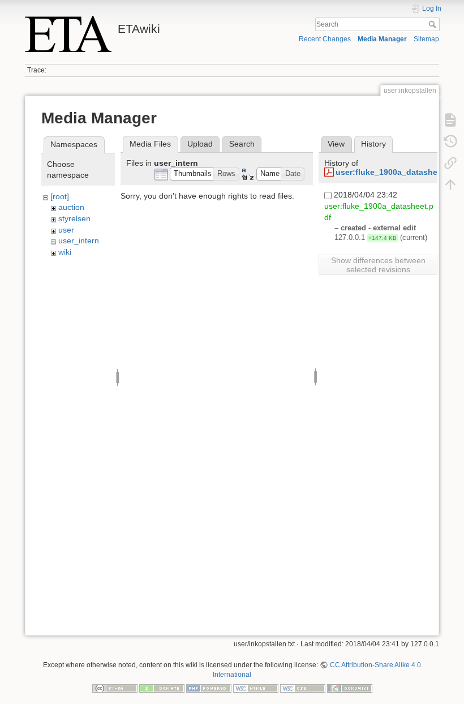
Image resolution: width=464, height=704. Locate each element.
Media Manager (382, 39)
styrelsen (74, 218)
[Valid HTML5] (255, 688)
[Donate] (161, 688)
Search (433, 24)
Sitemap (426, 39)
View (336, 143)
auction (71, 207)
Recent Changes (325, 39)
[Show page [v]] (450, 120)
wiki (64, 251)
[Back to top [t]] (450, 184)
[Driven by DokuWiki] (349, 688)
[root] (59, 196)
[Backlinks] (450, 163)
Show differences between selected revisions (378, 265)
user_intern (78, 240)
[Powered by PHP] (208, 688)
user (66, 229)
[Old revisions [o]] (450, 141)
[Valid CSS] (302, 688)
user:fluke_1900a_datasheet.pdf (398, 172)
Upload (200, 143)
